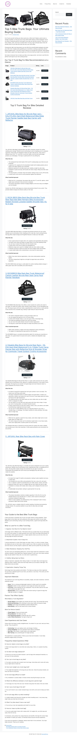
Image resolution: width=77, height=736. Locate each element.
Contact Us (61, 3)
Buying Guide (8, 725)
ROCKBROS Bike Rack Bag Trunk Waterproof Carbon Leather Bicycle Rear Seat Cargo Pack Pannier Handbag (21, 84)
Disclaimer (68, 3)
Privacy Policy (48, 3)
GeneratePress (45, 734)
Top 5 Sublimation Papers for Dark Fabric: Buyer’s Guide (17, 727)
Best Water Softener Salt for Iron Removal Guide (16, 726)
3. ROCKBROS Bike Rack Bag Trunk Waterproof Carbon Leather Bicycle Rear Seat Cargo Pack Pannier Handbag (24, 275)
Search (57, 12)
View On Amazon (27, 143)
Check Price (44, 70)
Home (41, 3)
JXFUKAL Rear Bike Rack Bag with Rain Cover (21, 98)
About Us (55, 3)
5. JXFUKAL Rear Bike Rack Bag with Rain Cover (25, 436)
